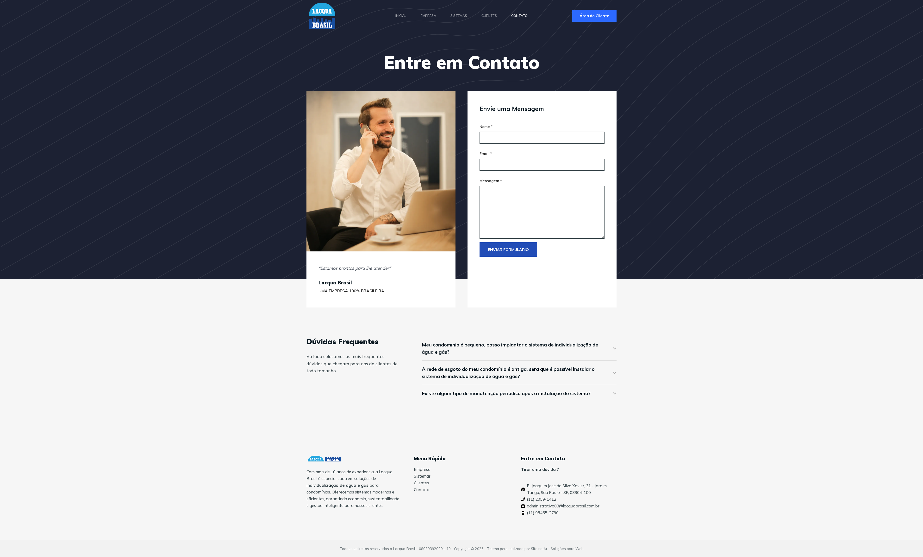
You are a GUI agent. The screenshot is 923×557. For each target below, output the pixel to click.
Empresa (422, 469)
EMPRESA (428, 15)
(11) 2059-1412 (541, 499)
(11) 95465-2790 (543, 512)
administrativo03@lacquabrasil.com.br (563, 505)
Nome (486, 126)
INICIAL (400, 15)
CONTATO (519, 15)
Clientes (421, 482)
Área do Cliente (594, 15)
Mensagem (491, 181)
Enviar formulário (508, 249)
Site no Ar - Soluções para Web (557, 548)
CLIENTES (489, 15)
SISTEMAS (458, 15)
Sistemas (422, 476)
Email (486, 153)
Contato (421, 489)
